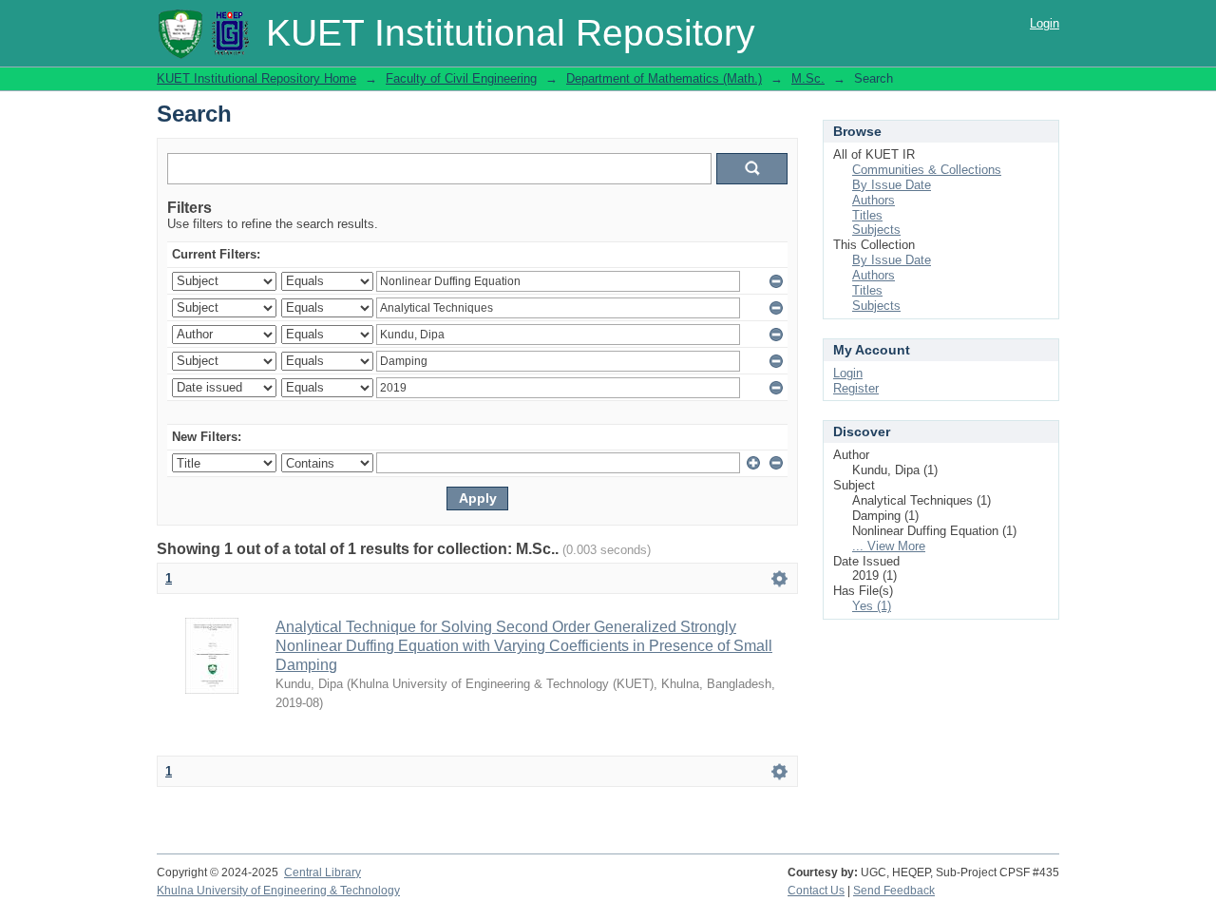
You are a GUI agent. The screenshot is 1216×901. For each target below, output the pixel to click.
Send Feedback (894, 890)
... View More (888, 546)
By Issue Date (891, 185)
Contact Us (816, 890)
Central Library (322, 872)
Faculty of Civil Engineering (461, 78)
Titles (867, 215)
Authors (873, 200)
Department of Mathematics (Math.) (664, 78)
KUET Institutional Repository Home (256, 78)
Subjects (876, 229)
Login (1044, 23)
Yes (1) (871, 606)
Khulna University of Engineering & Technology (278, 890)
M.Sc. (808, 78)
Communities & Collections (926, 170)
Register (856, 388)
